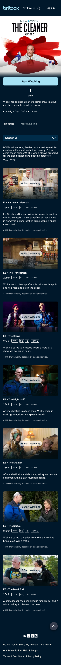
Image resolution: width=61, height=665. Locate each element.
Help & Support (31, 650)
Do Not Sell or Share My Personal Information (27, 644)
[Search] (38, 8)
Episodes (9, 123)
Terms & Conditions (13, 656)
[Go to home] (30, 636)
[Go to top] (54, 626)
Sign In (51, 8)
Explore (27, 8)
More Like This (29, 123)
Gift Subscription (12, 650)
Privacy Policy (33, 656)
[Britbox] (11, 8)
